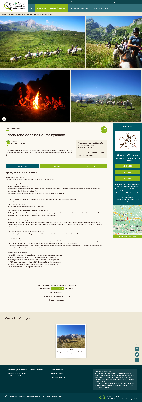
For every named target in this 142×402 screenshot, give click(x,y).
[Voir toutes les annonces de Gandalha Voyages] (127, 141)
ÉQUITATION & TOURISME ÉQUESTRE (51, 8)
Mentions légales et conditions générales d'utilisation (26, 370)
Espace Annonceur (118, 2)
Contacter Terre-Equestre (58, 377)
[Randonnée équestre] (71, 341)
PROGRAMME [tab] (56, 166)
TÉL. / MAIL (127, 172)
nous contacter (57, 288)
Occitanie (29, 14)
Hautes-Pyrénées (39, 14)
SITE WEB (127, 178)
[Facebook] (137, 349)
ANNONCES (127, 166)
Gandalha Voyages (25, 396)
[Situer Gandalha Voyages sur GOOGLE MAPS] (127, 220)
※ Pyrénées (48, 14)
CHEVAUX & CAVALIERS (79, 8)
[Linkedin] (137, 360)
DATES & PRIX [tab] (22, 166)
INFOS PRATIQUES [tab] (90, 166)
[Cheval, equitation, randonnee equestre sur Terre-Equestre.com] (14, 6)
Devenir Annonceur (134, 2)
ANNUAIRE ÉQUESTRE (102, 8)
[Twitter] (137, 354)
